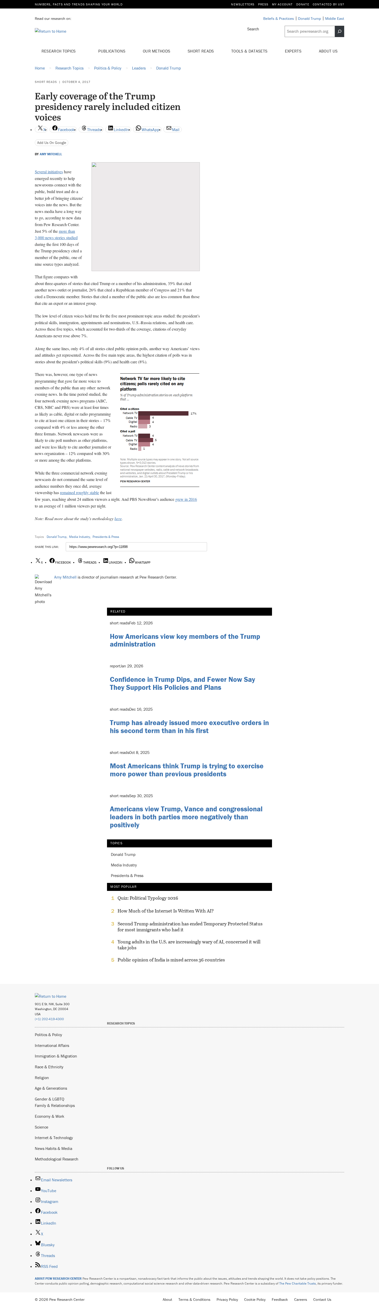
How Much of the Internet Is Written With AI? (166, 911)
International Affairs (52, 1045)
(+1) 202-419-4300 (49, 1019)
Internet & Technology (54, 1137)
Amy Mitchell (51, 154)
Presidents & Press (106, 537)
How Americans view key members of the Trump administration (185, 640)
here (118, 518)
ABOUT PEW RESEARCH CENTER (58, 1278)
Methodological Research (56, 1159)
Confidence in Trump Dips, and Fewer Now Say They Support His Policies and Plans (182, 683)
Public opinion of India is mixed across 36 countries (171, 960)
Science (41, 1127)
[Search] (339, 31)
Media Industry (79, 537)
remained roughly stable (79, 492)
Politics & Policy (48, 1034)
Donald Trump (57, 537)
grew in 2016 (186, 499)
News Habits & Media (53, 1148)
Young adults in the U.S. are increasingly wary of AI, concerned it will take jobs (189, 945)
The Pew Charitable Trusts (297, 1283)
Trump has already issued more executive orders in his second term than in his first (189, 726)
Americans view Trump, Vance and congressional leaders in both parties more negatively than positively (186, 816)
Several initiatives (49, 171)
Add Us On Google (51, 142)
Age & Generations (51, 1088)
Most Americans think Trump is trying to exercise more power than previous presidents (186, 769)
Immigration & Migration (56, 1056)
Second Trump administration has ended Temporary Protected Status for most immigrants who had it (190, 927)
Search (253, 28)
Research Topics (59, 51)
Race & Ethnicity (49, 1066)
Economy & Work (49, 1116)
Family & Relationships (55, 1105)
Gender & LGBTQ (49, 1099)
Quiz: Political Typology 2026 (148, 898)
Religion (42, 1077)
